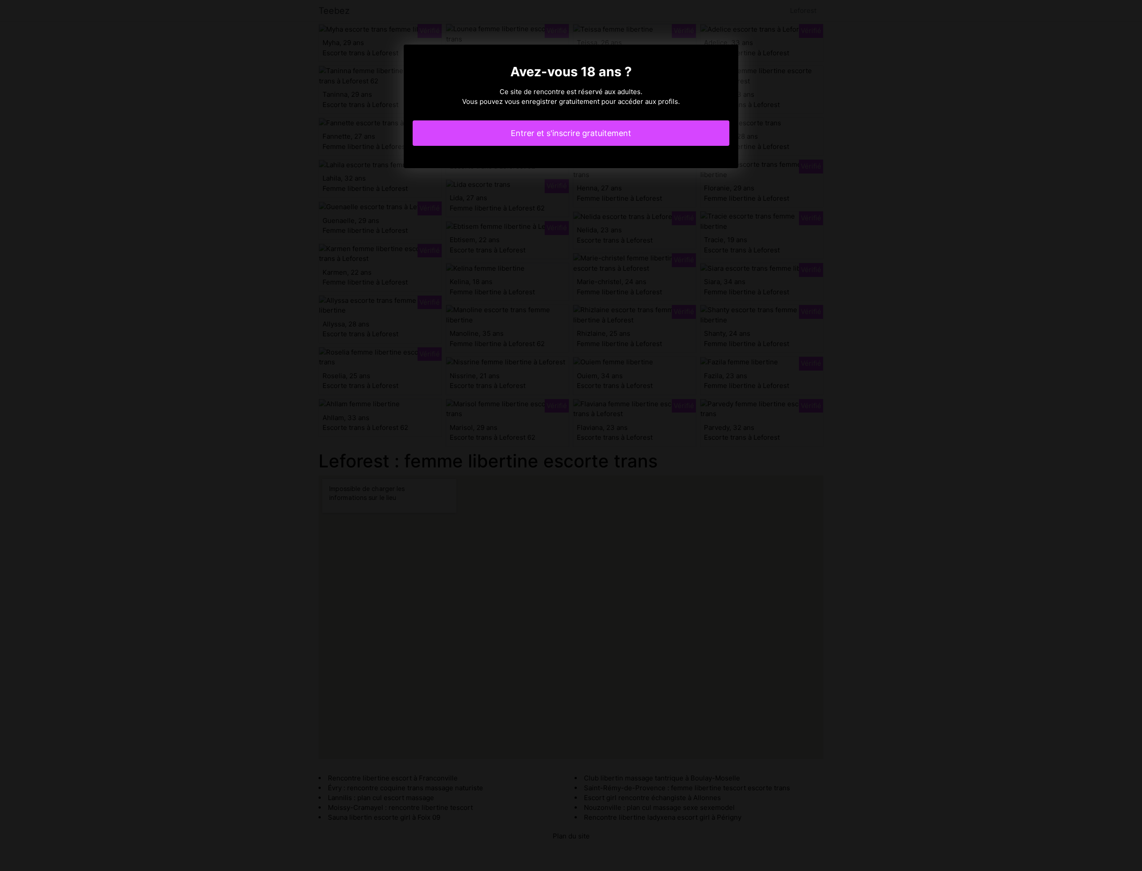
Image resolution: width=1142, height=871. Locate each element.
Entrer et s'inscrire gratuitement (571, 133)
